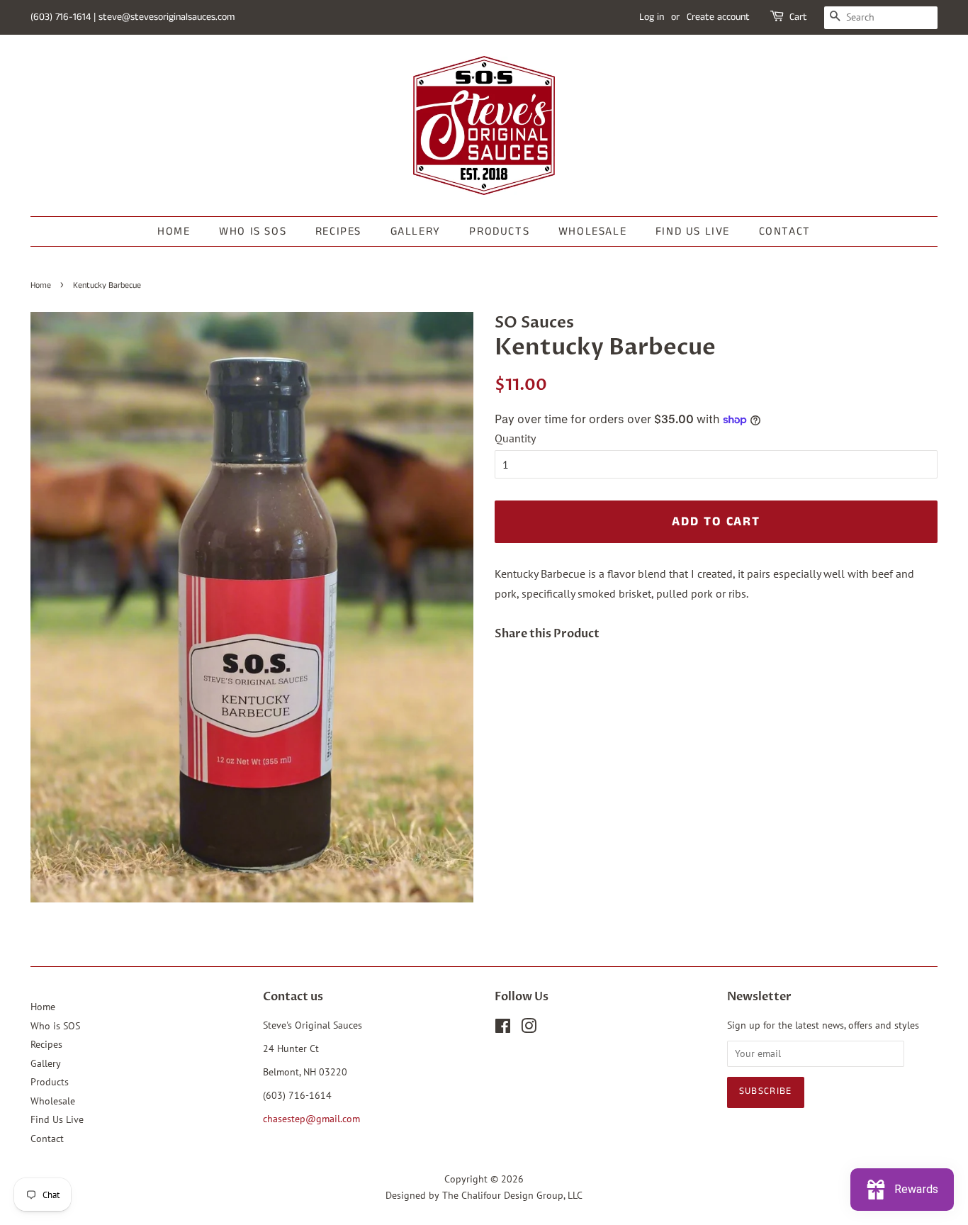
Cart (798, 17)
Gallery (415, 231)
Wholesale (592, 231)
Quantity (515, 438)
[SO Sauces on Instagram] (528, 1028)
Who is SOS (252, 231)
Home (173, 231)
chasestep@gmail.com (311, 1118)
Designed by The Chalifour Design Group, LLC (484, 1195)
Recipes (338, 231)
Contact (785, 231)
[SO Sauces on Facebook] (503, 1028)
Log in (651, 17)
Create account (718, 17)
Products (499, 231)
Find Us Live (692, 231)
